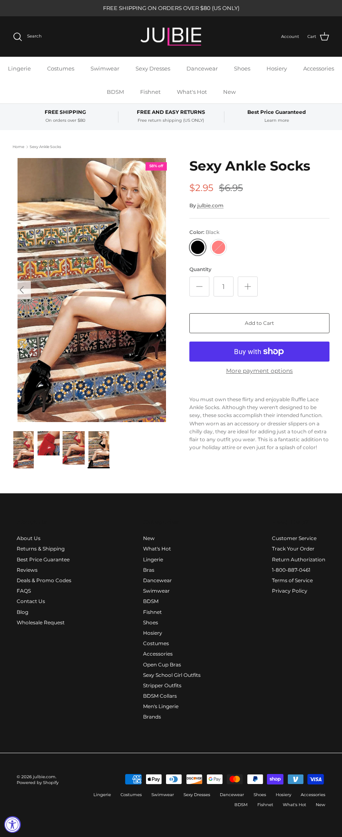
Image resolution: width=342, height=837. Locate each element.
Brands (152, 717)
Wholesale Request (41, 622)
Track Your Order (293, 548)
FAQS (24, 591)
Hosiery (277, 68)
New (229, 91)
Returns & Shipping (41, 548)
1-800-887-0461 (291, 570)
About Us (28, 538)
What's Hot (192, 91)
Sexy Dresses (153, 68)
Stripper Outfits (162, 685)
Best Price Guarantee (43, 559)
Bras (148, 570)
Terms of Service (292, 580)
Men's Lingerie (161, 706)
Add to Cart (259, 323)
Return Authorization (298, 559)
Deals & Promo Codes (44, 580)
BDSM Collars (160, 696)
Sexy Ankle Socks (45, 146)
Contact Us (31, 601)
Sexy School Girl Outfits (172, 675)
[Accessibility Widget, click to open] (12, 824)
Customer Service (294, 538)
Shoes (242, 68)
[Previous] (22, 290)
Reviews (27, 570)
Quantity (200, 269)
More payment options (259, 371)
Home (18, 146)
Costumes (60, 68)
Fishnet (150, 91)
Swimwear (105, 68)
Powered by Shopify (37, 782)
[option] (92, 290)
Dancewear (202, 68)
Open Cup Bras (162, 664)
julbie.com (210, 205)
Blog (22, 612)
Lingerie (19, 68)
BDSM (115, 91)
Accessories (318, 68)
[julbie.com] (171, 37)
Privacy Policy (289, 591)
